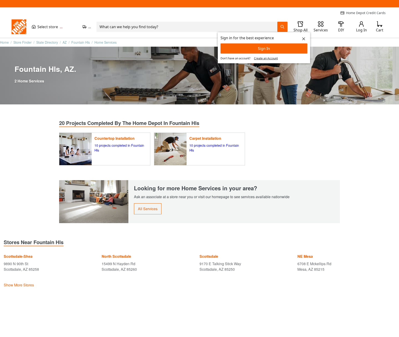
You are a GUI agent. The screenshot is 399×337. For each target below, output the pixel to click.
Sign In (264, 48)
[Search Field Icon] (282, 27)
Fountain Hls (80, 42)
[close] (303, 39)
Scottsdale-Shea (18, 256)
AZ (65, 42)
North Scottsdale (116, 256)
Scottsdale (209, 256)
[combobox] (187, 27)
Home (4, 42)
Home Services (105, 42)
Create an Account (266, 58)
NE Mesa (305, 256)
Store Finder (22, 42)
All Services (147, 208)
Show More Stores (19, 285)
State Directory (47, 42)
